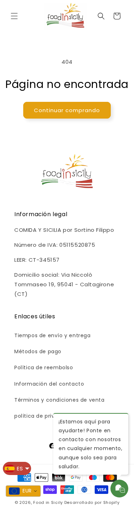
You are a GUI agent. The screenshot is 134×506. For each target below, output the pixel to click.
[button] (14, 16)
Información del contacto (49, 383)
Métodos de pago (37, 351)
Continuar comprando (67, 110)
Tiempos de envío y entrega (52, 335)
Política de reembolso (43, 367)
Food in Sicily (48, 502)
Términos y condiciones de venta (59, 399)
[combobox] (23, 491)
